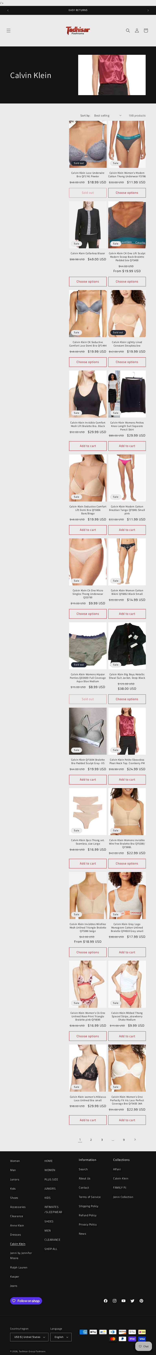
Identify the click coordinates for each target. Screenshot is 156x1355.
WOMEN (49, 1170)
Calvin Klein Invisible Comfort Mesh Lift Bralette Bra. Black (87, 424)
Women (15, 1161)
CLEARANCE (52, 1239)
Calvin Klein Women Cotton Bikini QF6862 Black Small (127, 592)
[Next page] (134, 1139)
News (82, 1233)
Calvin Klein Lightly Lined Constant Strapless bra (127, 344)
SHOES (49, 1221)
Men (13, 1170)
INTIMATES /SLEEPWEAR (53, 1209)
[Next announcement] (148, 10)
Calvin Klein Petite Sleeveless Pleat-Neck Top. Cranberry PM (127, 761)
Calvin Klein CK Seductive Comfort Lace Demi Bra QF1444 (88, 344)
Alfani (117, 1169)
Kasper (14, 1276)
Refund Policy (88, 1215)
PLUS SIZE (51, 1179)
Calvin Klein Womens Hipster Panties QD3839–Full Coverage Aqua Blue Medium (88, 678)
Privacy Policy (88, 1224)
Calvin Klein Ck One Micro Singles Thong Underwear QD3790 (88, 594)
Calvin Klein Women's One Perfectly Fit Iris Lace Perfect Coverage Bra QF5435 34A (127, 1100)
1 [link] (80, 1139)
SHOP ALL (50, 1249)
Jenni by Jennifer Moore (21, 1255)
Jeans (13, 1286)
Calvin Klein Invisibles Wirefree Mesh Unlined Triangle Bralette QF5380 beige (88, 928)
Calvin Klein (17, 1244)
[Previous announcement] (7, 10)
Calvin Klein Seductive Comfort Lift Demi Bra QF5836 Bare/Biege (87, 510)
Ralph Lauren (18, 1267)
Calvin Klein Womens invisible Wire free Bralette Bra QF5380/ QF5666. (127, 844)
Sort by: (85, 115)
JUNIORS (50, 1188)
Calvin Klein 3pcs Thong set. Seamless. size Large (88, 842)
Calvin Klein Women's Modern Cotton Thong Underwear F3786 (127, 174)
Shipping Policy (89, 1206)
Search (83, 1169)
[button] (8, 30)
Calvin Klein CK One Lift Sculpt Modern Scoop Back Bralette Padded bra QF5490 (127, 257)
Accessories (18, 1207)
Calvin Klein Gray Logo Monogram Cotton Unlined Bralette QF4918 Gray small (127, 928)
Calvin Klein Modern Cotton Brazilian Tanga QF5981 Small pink (127, 510)
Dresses (15, 1234)
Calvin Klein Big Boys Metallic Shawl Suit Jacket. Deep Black (127, 676)
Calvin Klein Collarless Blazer (88, 253)
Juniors (14, 1179)
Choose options (127, 192)
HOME (48, 1161)
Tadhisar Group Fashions (32, 1351)
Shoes (14, 1198)
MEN (47, 1230)
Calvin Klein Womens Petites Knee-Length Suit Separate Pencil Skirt (127, 426)
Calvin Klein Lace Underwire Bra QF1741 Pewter (87, 174)
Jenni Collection (123, 1197)
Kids (13, 1188)
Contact (84, 1187)
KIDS (47, 1198)
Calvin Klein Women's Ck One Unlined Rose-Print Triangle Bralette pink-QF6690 (87, 1016)
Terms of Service (90, 1197)
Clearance (16, 1216)
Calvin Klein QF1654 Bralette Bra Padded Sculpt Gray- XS (88, 761)
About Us (85, 1178)
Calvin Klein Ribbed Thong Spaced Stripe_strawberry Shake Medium (127, 1016)
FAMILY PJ (119, 1187)
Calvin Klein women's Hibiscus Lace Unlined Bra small (88, 1098)
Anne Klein (17, 1225)
